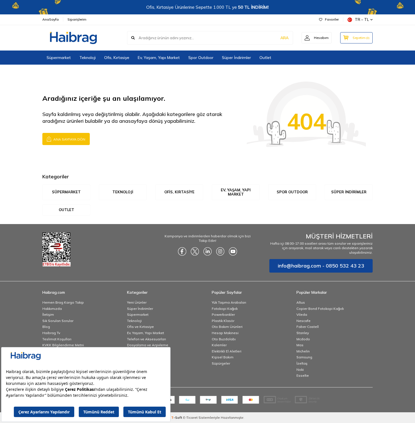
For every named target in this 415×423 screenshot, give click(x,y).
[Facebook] (182, 251)
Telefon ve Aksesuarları (146, 339)
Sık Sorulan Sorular (57, 321)
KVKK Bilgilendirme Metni (63, 345)
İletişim (48, 314)
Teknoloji (87, 57)
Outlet (265, 57)
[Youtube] (233, 251)
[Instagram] (220, 251)
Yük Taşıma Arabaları (229, 302)
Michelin (303, 351)
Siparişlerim (76, 19)
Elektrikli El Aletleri (226, 351)
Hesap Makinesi (225, 333)
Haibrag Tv (51, 333)
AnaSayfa (50, 19)
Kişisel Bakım (222, 357)
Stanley (302, 333)
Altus (300, 302)
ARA (284, 37)
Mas (299, 345)
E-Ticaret (190, 417)
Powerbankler (223, 314)
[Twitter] (195, 251)
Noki (300, 369)
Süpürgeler (221, 363)
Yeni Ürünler (137, 302)
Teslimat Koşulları (56, 339)
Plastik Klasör (223, 321)
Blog (46, 327)
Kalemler (219, 345)
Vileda (301, 314)
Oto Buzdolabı (224, 339)
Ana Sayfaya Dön (69, 139)
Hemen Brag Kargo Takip (63, 302)
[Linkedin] (207, 251)
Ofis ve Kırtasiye (140, 327)
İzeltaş (301, 363)
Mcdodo (303, 339)
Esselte (302, 375)
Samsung (304, 357)
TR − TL (362, 19)
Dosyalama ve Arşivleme (147, 345)
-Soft (177, 417)
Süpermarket (59, 57)
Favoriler (332, 19)
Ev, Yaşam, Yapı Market (159, 57)
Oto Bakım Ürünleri (227, 327)
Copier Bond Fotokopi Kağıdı (320, 308)
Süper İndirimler (236, 57)
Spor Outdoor (200, 57)
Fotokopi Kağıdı (225, 308)
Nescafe (303, 321)
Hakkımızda (52, 308)
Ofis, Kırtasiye (116, 57)
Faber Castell (307, 327)
